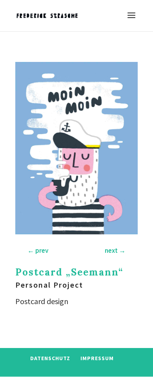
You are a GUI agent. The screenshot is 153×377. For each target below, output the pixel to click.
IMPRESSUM (97, 358)
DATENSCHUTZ (50, 358)
